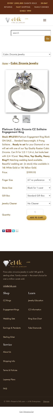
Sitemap (46, 401)
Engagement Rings (11, 309)
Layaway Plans (9, 379)
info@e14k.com (9, 286)
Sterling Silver (9, 336)
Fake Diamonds (34, 327)
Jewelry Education (35, 300)
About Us (7, 351)
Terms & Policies (10, 370)
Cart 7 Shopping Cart (27, 412)
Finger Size (7, 180)
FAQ (5, 388)
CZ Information (34, 309)
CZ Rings (7, 300)
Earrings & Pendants (12, 327)
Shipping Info (9, 361)
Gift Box (6, 195)
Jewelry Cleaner (9, 203)
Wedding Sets (9, 318)
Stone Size (7, 187)
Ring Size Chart (35, 318)
